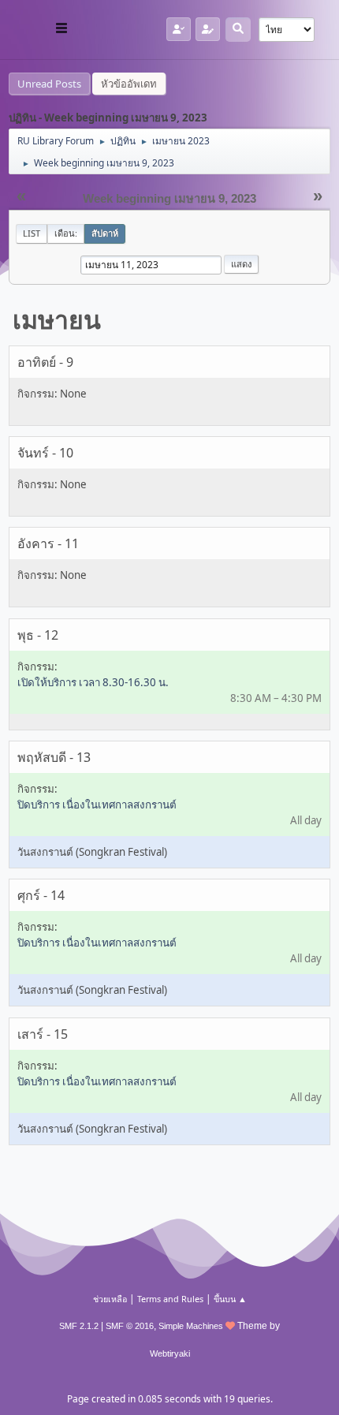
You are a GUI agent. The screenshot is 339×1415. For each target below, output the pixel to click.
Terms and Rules (170, 1299)
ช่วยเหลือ (110, 1299)
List (31, 233)
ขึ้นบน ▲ (230, 1299)
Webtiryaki (170, 1353)
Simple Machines (190, 1326)
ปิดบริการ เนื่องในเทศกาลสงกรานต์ (97, 804)
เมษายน (57, 319)
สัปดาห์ (104, 233)
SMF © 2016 (130, 1326)
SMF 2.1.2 (79, 1326)
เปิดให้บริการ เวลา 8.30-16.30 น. (93, 682)
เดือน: (65, 233)
